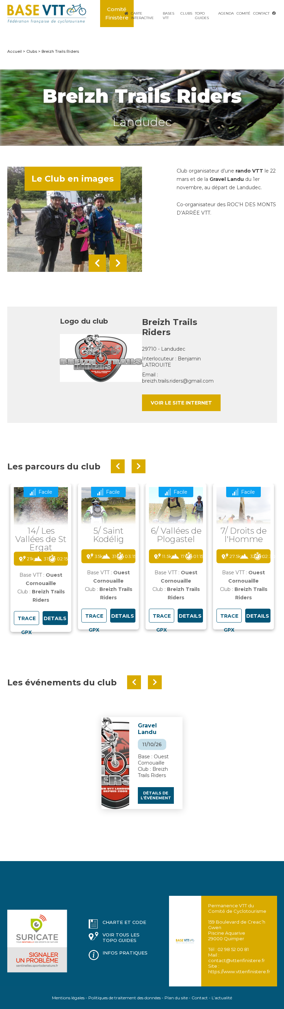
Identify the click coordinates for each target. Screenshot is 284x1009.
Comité (243, 13)
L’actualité (222, 997)
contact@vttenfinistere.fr (236, 960)
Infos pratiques (125, 953)
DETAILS (55, 618)
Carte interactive (142, 15)
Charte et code (124, 922)
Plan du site (176, 997)
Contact (261, 13)
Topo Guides (202, 15)
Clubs (186, 13)
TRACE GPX (27, 620)
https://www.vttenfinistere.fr (239, 971)
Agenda (226, 13)
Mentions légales (68, 997)
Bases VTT (168, 15)
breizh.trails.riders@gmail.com (178, 381)
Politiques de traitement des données (124, 997)
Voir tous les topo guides (121, 937)
